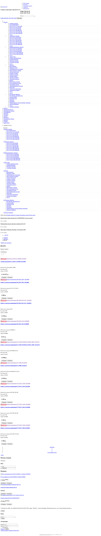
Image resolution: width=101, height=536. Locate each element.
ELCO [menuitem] (11, 91)
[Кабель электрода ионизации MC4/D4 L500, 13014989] (15, 279)
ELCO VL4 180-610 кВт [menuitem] (15, 41)
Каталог (6, 22)
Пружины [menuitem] (11, 101)
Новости (6, 120)
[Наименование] (3, 253)
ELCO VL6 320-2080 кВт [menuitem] (15, 44)
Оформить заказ (26, 8)
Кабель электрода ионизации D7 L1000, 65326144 (14, 365)
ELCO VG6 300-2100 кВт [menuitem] (15, 33)
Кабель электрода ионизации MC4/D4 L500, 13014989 (15, 282)
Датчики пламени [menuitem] (13, 77)
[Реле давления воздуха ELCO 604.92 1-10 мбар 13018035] (15, 474)
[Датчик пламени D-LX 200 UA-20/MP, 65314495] (13, 258)
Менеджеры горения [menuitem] (14, 81)
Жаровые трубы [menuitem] (13, 67)
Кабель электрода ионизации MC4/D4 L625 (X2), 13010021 (16, 303)
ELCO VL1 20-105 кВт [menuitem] (15, 37)
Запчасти (11, 65)
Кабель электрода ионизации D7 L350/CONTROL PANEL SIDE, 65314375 (20, 344)
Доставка (6, 114)
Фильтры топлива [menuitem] (13, 61)
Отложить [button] (10, 277)
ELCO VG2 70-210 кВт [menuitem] (15, 27)
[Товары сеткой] (3, 250)
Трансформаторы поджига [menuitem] (16, 86)
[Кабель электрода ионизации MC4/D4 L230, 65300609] (15, 321)
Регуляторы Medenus (14, 94)
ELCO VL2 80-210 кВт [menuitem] (15, 38)
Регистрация (25, 4)
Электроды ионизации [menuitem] (15, 88)
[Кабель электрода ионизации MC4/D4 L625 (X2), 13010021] (16, 300)
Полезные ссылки (24, 215)
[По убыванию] (3, 254)
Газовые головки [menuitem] (13, 73)
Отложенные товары (9, 118)
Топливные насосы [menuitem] (14, 84)
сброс (2, 455)
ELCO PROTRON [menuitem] (14, 24)
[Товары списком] (1, 250)
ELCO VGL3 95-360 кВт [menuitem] (15, 49)
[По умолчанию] (1, 253)
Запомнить (5, 527)
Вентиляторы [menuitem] (12, 66)
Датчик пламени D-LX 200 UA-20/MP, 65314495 (13, 261)
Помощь (8, 215)
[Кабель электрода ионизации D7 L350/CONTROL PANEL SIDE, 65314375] (20, 342)
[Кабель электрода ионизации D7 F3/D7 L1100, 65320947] (15, 425)
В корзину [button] (4, 277)
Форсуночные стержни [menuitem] (15, 70)
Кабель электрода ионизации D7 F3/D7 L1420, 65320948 (15, 407)
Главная (6, 237)
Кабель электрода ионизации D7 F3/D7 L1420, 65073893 (15, 386)
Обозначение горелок (9, 111)
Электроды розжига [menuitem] (14, 90)
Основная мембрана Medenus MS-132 (9, 487)
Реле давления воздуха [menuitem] (15, 83)
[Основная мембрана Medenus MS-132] (11, 484)
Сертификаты (7, 112)
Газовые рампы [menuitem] (13, 76)
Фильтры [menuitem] (11, 100)
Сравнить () (25, 7)
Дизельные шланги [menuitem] (14, 79)
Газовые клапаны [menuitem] (13, 74)
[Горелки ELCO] (4, 6)
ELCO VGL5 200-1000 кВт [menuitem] (16, 52)
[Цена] (5, 253)
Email (2, 524)
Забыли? (3, 529)
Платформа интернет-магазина (45, 534)
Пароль (2, 526)
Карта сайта (7, 122)
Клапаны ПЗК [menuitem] (13, 97)
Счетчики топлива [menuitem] (14, 62)
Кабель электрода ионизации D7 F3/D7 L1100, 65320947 (15, 428)
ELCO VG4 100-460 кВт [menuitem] (15, 30)
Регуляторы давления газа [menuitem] (16, 95)
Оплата (5, 116)
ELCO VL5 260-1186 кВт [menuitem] (15, 43)
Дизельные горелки (14, 36)
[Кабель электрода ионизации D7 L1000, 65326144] (14, 362)
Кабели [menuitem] (11, 80)
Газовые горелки (13, 23)
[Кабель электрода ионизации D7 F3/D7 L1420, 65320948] (15, 404)
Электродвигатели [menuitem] (14, 72)
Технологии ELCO (8, 109)
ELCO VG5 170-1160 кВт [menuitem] (15, 31)
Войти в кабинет (26, 3)
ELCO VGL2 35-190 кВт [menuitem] (15, 48)
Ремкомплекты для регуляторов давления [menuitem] (19, 102)
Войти (7, 529)
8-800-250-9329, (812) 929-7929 (8, 18)
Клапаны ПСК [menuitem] (13, 98)
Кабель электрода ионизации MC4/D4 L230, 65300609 (15, 324)
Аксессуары (12, 56)
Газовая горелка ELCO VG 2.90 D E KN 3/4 (10, 498)
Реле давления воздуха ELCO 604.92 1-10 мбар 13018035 (13, 476)
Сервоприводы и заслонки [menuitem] (16, 69)
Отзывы (6, 121)
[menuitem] (11, 34)
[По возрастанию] (1, 254)
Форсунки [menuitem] (12, 87)
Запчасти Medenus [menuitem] (14, 104)
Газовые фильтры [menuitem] (13, 59)
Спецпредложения (14, 107)
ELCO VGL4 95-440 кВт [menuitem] (15, 51)
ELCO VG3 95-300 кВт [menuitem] (15, 29)
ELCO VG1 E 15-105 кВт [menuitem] (15, 26)
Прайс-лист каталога (6, 242)
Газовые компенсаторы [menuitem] (15, 58)
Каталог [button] (6, 108)
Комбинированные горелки (16, 47)
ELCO (6, 235)
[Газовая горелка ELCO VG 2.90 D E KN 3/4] (12, 495)
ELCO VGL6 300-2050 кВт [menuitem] (16, 54)
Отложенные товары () (27, 5)
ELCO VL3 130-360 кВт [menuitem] (15, 40)
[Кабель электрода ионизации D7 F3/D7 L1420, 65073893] (15, 383)
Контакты (6, 117)
